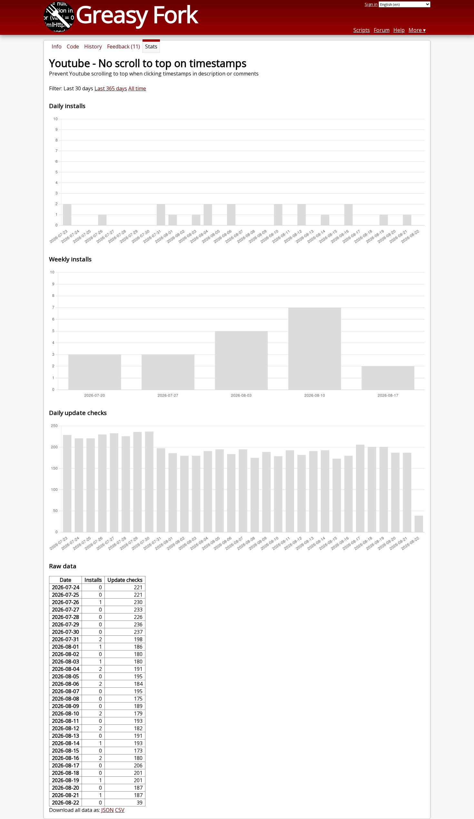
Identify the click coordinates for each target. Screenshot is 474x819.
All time (137, 88)
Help (399, 30)
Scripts (361, 30)
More (415, 30)
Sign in (371, 4)
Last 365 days (110, 88)
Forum (382, 30)
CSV (119, 810)
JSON (107, 810)
